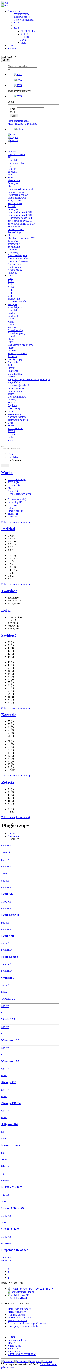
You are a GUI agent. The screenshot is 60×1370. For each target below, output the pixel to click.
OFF (10, 292)
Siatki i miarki (15, 203)
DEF (10, 278)
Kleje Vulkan (14, 382)
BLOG (11, 45)
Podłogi (12, 376)
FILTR (5, 466)
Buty (10, 342)
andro (23, 42)
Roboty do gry (15, 359)
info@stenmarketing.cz (22, 1292)
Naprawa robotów (23, 16)
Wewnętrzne (14, 180)
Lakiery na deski (16, 388)
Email (13, 109)
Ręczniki (12, 327)
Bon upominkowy (17, 396)
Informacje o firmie (17, 1340)
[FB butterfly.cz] (21, 1361)
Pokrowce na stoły (17, 192)
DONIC (24, 37)
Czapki (11, 336)
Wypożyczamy (21, 13)
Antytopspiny (14, 264)
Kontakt (12, 48)
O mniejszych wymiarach (20, 189)
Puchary (12, 399)
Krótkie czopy (15, 269)
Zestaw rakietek (16, 229)
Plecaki (11, 367)
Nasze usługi (14, 408)
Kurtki (11, 321)
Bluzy (11, 324)
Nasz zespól (14, 1351)
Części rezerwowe (17, 197)
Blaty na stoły (15, 200)
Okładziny (13, 252)
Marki (17, 28)
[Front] (4, 2)
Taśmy (11, 393)
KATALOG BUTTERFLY (22, 1354)
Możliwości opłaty (17, 1311)
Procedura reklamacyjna (20, 1317)
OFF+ (11, 295)
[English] (13, 137)
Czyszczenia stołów (18, 194)
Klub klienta (14, 1348)
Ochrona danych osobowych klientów (27, 1323)
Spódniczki (13, 316)
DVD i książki (15, 373)
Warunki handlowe (17, 1320)
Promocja (12, 151)
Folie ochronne (15, 391)
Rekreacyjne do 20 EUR (20, 212)
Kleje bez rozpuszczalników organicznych (29, 379)
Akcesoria (13, 362)
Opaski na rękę (15, 330)
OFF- (10, 290)
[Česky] (12, 134)
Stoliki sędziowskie (17, 353)
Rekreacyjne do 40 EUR (20, 215)
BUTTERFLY (27, 31)
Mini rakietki (14, 226)
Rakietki (12, 168)
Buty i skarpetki (16, 163)
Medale (11, 402)
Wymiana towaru (16, 1314)
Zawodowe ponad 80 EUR (21, 223)
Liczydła (12, 350)
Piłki (10, 157)
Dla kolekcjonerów (17, 301)
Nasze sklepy (14, 1345)
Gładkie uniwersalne (18, 258)
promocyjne (14, 243)
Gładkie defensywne (18, 261)
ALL (10, 284)
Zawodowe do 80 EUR (20, 220)
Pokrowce (13, 370)
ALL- (11, 281)
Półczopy (12, 272)
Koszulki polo (15, 307)
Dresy (11, 166)
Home (11, 454)
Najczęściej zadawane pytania (23, 1326)
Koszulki (12, 160)
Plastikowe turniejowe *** (21, 238)
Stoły (10, 174)
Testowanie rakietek (24, 19)
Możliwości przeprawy (19, 1309)
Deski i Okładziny (17, 154)
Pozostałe (12, 356)
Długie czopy (14, 267)
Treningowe (14, 241)
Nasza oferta (14, 11)
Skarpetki (12, 339)
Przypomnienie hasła (18, 120)
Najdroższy (13, 836)
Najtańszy (13, 833)
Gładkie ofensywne (17, 255)
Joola (23, 39)
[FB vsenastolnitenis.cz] (7, 1361)
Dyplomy (12, 405)
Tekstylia (12, 304)
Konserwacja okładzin (19, 385)
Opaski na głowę (16, 333)
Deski (11, 275)
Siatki (10, 186)
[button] (33, 74)
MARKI (12, 1342)
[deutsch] (13, 140)
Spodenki (12, 171)
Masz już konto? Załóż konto (22, 123)
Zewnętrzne (14, 183)
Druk (16, 22)
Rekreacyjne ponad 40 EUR (22, 218)
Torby (11, 365)
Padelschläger (15, 232)
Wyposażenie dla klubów (20, 344)
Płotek (11, 347)
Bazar (11, 411)
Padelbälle (13, 249)
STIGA (24, 34)
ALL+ (11, 287)
